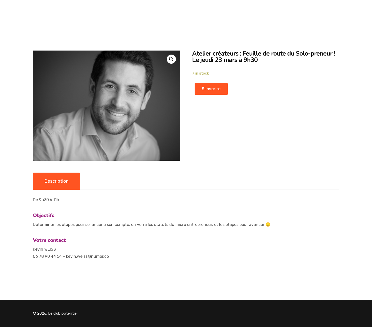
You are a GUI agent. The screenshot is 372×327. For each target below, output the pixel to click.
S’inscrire (211, 88)
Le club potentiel (62, 313)
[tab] (56, 181)
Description (56, 181)
